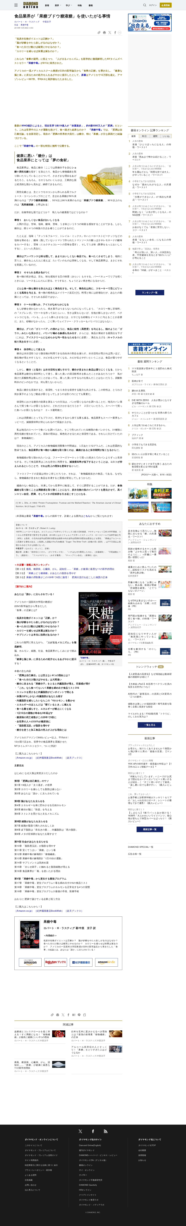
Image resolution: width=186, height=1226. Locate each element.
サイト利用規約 (31, 1160)
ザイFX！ (83, 1175)
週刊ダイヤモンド (87, 1150)
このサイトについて (33, 1145)
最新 (133, 136)
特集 (80, 5)
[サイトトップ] (30, 5)
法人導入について (32, 1189)
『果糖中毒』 (33, 63)
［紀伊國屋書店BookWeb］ (49, 757)
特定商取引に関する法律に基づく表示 (41, 1165)
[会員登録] (166, 5)
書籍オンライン (86, 1165)
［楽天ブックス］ (74, 757)
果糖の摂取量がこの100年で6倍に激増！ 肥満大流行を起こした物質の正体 (67, 577)
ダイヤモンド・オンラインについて (41, 1139)
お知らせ (142, 1160)
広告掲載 (29, 1180)
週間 (155, 136)
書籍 (91, 5)
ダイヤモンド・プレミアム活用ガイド (41, 1155)
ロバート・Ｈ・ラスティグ (27, 21)
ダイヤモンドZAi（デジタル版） (93, 1160)
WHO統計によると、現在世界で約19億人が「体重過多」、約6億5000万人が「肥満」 (68, 125)
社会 (16, 24)
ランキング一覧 (150, 292)
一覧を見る (149, 724)
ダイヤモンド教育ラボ (88, 1199)
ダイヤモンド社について (149, 1139)
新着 (47, 5)
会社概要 (142, 1150)
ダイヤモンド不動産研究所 (90, 1180)
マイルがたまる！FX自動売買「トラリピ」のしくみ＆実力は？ (150, 715)
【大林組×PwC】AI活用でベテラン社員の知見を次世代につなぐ (150, 685)
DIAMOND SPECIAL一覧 (140, 846)
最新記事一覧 (150, 829)
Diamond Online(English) (90, 1145)
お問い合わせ (30, 1184)
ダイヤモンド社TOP (147, 1145)
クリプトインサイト (87, 1194)
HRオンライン (85, 1189)
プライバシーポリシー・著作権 (38, 1170)
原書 (83, 74)
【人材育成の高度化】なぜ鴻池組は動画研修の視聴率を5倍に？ (150, 675)
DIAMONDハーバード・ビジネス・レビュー (98, 1155)
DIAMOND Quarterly (88, 1184)
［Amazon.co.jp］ (24, 757)
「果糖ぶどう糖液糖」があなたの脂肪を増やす (51, 573)
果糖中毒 (24, 24)
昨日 (144, 136)
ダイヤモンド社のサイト (90, 1139)
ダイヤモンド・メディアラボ (91, 1204)
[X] (80, 1132)
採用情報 (142, 1155)
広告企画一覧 (134, 853)
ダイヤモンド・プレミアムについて (40, 1150)
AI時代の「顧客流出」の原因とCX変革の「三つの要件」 (150, 695)
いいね (166, 136)
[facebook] (93, 1132)
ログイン (153, 5)
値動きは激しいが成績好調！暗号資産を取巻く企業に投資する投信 (150, 705)
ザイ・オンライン (87, 1170)
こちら (86, 516)
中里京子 (47, 21)
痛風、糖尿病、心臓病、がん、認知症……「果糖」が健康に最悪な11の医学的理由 (70, 569)
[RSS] (105, 1132)
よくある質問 (30, 1175)
